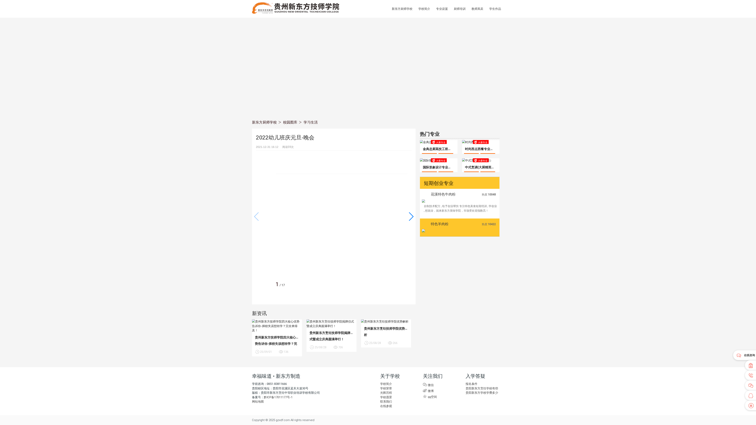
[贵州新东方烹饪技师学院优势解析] (386, 321)
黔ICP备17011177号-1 (278, 397)
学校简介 (424, 9)
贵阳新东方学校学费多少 (482, 393)
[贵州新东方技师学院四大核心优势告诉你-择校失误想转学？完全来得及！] (277, 326)
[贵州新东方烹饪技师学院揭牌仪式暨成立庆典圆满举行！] (332, 323)
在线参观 (386, 406)
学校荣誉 (386, 388)
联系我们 (386, 401)
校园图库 (290, 122)
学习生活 (311, 122)
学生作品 (495, 9)
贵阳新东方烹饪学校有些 (482, 388)
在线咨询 (749, 355)
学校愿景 (386, 397)
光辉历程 (386, 393)
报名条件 (471, 384)
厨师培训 (460, 9)
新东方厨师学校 (402, 9)
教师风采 (477, 9)
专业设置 (442, 9)
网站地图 (258, 401)
